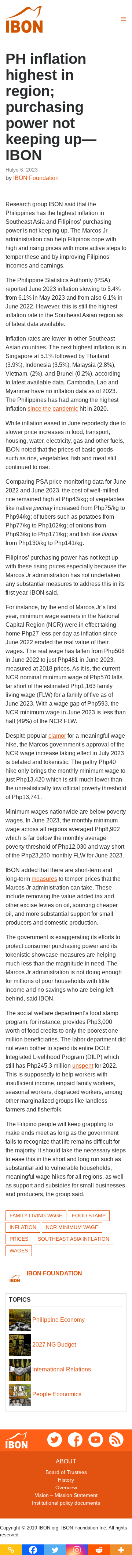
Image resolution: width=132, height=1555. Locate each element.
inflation (23, 1227)
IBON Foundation (36, 178)
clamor (57, 736)
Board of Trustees (66, 1472)
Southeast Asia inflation (73, 1239)
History (66, 1480)
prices (19, 1239)
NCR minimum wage (72, 1227)
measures (44, 879)
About (66, 1461)
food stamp (89, 1215)
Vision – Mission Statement (66, 1495)
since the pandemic (52, 409)
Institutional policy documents (66, 1503)
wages (19, 1250)
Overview (66, 1487)
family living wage (36, 1215)
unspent (82, 1066)
